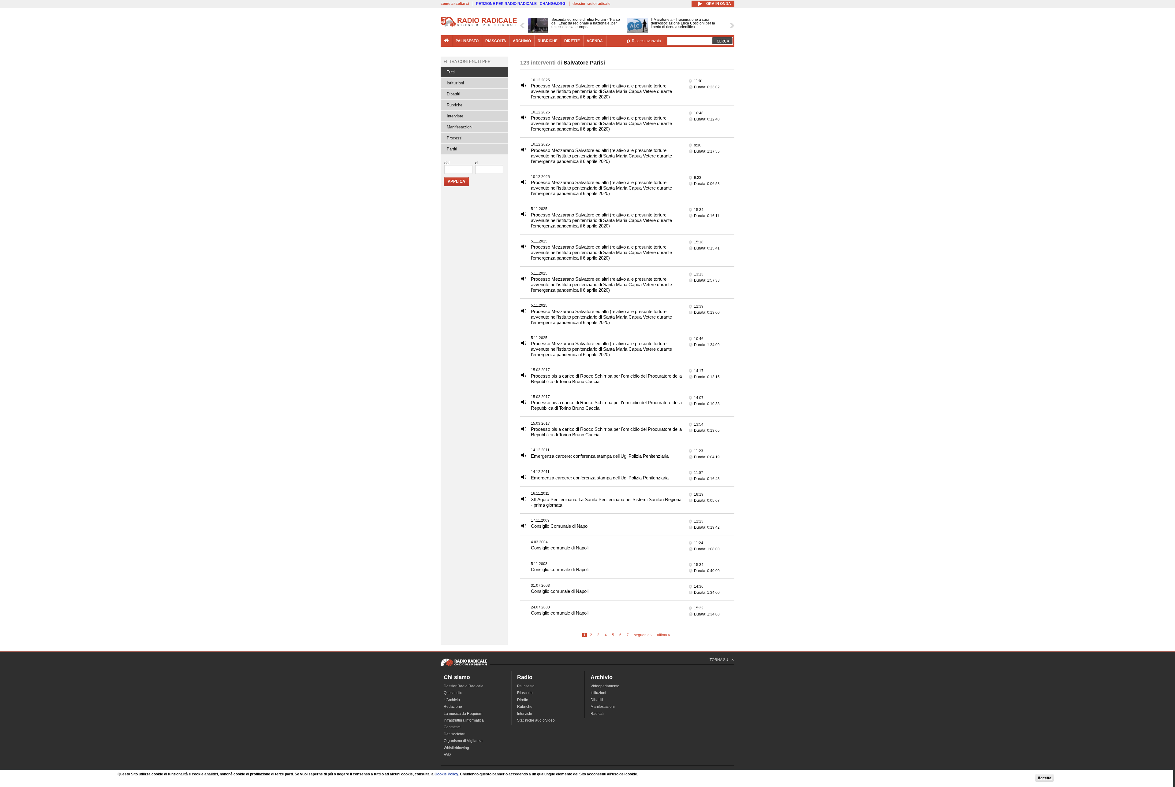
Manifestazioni (459, 127)
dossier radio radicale (591, 4)
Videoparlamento (605, 686)
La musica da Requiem (463, 713)
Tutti (451, 72)
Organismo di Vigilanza (463, 741)
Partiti (452, 149)
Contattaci (452, 727)
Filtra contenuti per (467, 61)
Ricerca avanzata (646, 41)
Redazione (453, 706)
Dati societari (454, 734)
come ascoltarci (455, 4)
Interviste (455, 116)
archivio (522, 41)
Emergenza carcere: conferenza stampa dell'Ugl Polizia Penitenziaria (600, 456)
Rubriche (454, 105)
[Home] (479, 26)
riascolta (495, 41)
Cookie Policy (446, 774)
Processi (454, 138)
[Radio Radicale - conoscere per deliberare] (464, 666)
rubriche (548, 41)
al (476, 163)
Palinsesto (526, 686)
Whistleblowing (456, 748)
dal (446, 163)
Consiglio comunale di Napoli (559, 547)
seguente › (643, 635)
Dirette (522, 700)
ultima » (663, 635)
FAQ (447, 754)
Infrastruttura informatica (464, 720)
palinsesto (467, 41)
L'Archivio (452, 700)
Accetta (1044, 778)
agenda (595, 41)
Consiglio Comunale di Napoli (560, 526)
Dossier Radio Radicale (463, 686)
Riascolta (525, 693)
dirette (572, 41)
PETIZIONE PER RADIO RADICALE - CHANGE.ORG (520, 4)
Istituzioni (455, 83)
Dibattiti (453, 94)
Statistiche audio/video (536, 720)
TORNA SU (719, 660)
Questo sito (453, 693)
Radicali (597, 713)
